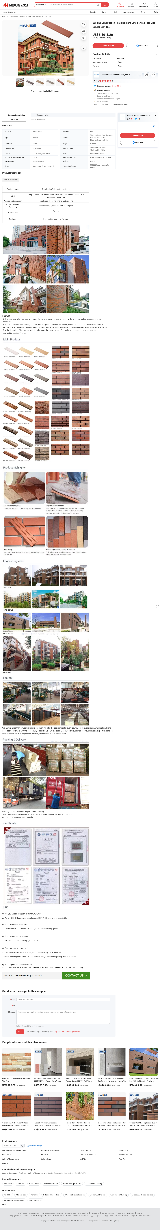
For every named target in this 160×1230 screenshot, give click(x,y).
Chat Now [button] (143, 46)
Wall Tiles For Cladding (118, 1195)
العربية (92, 1216)
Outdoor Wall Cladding (94, 1183)
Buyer (104, 12)
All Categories (10, 12)
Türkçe (126, 1216)
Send (20, 1031)
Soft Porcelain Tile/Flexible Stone (14, 1150)
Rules (156, 12)
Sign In (96, 104)
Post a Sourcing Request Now (67, 1031)
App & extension (129, 12)
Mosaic (44, 1155)
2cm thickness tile (125, 1155)
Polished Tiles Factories (51, 1195)
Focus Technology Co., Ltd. (64, 1221)
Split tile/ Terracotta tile (10, 1159)
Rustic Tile (122, 1150)
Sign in (155, 6)
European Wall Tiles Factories (142, 1195)
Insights (139, 1213)
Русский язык (59, 1216)
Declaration (104, 1221)
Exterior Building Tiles (98, 1195)
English (25, 1216)
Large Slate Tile (85, 1150)
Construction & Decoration (17, 17)
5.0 (128, 119)
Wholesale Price (83, 1213)
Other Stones (34, 1183)
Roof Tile (122, 1159)
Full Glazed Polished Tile (50, 1150)
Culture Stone (46, 1159)
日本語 (106, 1216)
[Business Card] (154, 125)
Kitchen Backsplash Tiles (72, 1183)
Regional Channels (108, 1213)
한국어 (99, 1216)
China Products (34, 1213)
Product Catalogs (35, 1146)
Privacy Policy (114, 1221)
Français (49, 1216)
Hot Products (22, 1213)
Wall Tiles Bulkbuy (35, 1200)
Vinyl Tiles (7, 1195)
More (4, 1205)
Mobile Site (130, 1213)
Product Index (120, 1213)
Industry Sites (95, 1213)
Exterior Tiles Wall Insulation (14, 1200)
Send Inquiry (108, 46)
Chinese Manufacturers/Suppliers (52, 1213)
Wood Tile (5, 1155)
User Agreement (93, 1221)
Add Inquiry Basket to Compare (46, 91)
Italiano (68, 1216)
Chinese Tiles (21, 1195)
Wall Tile (48, 17)
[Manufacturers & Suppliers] (15, 4)
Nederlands (84, 1216)
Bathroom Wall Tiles (51, 1183)
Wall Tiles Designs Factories (75, 1195)
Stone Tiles (34, 1195)
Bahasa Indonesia (145, 1216)
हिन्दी (111, 1216)
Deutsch (75, 1216)
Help (115, 12)
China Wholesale (70, 1213)
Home (4, 17)
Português (41, 1216)
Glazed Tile (20, 1183)
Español (32, 1216)
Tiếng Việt (133, 1216)
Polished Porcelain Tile (88, 1155)
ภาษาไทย (118, 1216)
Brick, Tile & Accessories (35, 17)
